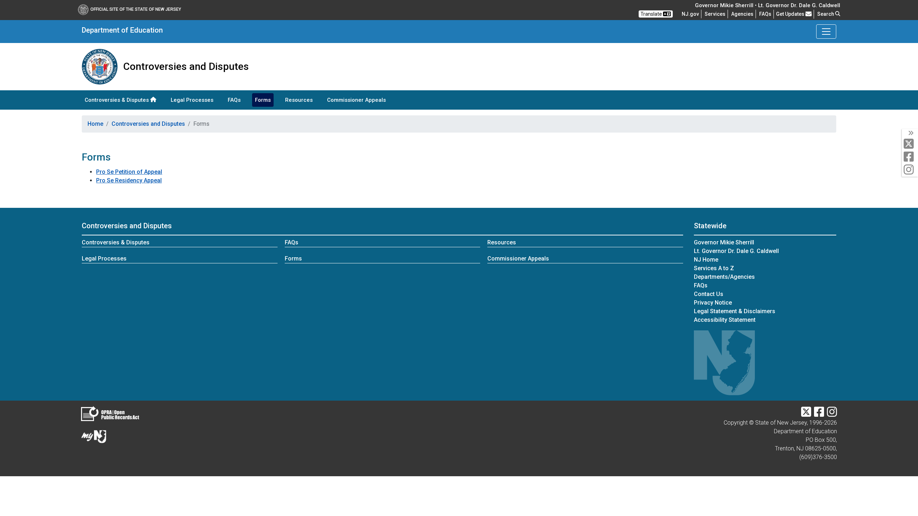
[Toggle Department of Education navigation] (826, 31)
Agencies (742, 14)
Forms (263, 100)
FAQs (234, 100)
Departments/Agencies (724, 276)
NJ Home (706, 259)
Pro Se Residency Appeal (129, 180)
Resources (299, 100)
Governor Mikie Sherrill (724, 242)
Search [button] (826, 14)
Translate (651, 14)
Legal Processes (192, 100)
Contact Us (708, 294)
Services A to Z (714, 268)
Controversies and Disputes (148, 123)
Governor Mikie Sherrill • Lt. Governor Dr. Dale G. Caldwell (767, 5)
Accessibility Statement (725, 319)
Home (95, 123)
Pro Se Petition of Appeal (129, 171)
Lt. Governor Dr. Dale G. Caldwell (736, 251)
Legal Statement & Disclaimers (734, 311)
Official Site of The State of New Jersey (135, 9)
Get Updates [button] (790, 14)
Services (715, 14)
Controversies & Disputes (117, 100)
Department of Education (122, 30)
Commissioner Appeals (356, 100)
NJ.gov (690, 14)
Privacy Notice (713, 302)
